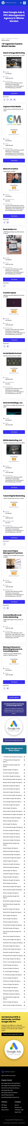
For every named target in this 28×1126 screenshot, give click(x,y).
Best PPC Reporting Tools (7, 1095)
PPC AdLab (4, 1105)
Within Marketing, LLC (12, 440)
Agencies (9, 38)
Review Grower (5, 1109)
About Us (17, 1105)
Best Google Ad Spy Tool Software (9, 1092)
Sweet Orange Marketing (14, 53)
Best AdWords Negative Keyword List (10, 1097)
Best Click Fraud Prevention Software (10, 1088)
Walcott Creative (10, 169)
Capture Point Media (12, 106)
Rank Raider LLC (10, 229)
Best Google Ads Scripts (7, 1090)
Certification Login (19, 1109)
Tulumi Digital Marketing (14, 496)
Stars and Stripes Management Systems (13, 552)
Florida (15, 38)
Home (3, 38)
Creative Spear (9, 293)
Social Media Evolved (12, 353)
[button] (21, 3)
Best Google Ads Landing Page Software (11, 1085)
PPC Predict (4, 1107)
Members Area (18, 1107)
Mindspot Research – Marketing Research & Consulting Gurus (12, 649)
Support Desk (18, 1112)
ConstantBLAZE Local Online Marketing (12, 616)
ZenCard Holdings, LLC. (13, 403)
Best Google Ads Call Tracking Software (10, 1083)
